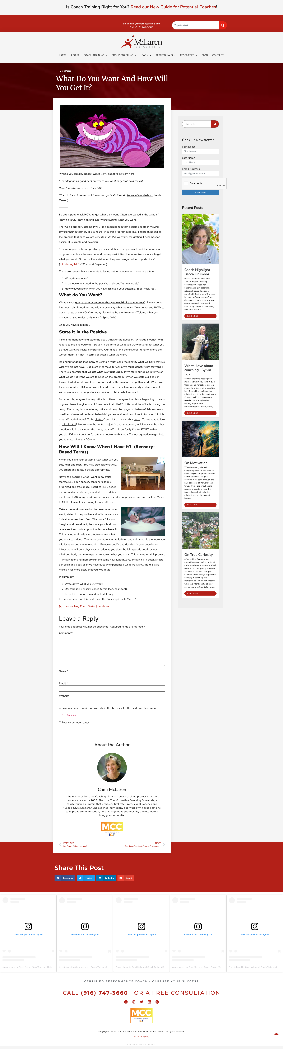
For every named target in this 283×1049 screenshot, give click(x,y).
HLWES (151, 1045)
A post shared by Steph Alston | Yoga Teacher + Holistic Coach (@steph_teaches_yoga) (43, 967)
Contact (218, 55)
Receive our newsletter (75, 722)
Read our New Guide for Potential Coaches (173, 7)
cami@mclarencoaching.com (145, 23)
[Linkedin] (149, 1001)
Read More (192, 316)
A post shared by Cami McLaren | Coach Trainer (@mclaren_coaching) (92, 967)
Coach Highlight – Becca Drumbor (198, 271)
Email (63, 683)
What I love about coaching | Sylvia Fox (198, 370)
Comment (66, 633)
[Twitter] (141, 1001)
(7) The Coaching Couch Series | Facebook (84, 606)
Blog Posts (65, 70)
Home (62, 55)
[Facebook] (125, 1001)
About (75, 55)
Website (64, 696)
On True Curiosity (198, 554)
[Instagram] (133, 1001)
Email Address (191, 169)
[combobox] (195, 25)
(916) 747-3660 (144, 27)
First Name (188, 147)
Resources (187, 55)
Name (63, 671)
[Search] (223, 25)
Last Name (188, 158)
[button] (65, 878)
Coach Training (94, 55)
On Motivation (196, 463)
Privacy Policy (141, 1036)
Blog (204, 55)
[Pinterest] (157, 1001)
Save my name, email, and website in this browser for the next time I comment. (109, 708)
